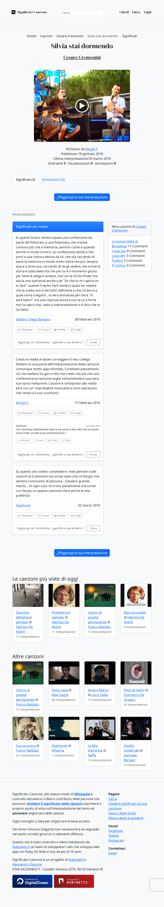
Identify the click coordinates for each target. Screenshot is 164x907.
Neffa (92, 755)
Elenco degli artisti (122, 813)
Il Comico (119, 265)
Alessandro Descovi (27, 864)
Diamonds (59, 745)
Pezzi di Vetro (134, 690)
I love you (119, 251)
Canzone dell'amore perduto (24, 617)
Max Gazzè (60, 695)
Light (147, 12)
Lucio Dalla (99, 695)
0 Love (44, 329)
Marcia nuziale (135, 612)
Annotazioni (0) (53, 179)
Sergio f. (91, 149)
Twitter (113, 835)
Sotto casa (60, 690)
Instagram (116, 840)
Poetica (117, 260)
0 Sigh (77, 329)
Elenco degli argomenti (125, 818)
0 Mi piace (26, 329)
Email (112, 853)
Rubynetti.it (21, 847)
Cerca (112, 799)
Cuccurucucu (26, 745)
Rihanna (58, 750)
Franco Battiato (99, 627)
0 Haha (61, 329)
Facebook (115, 831)
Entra (136, 12)
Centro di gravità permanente (97, 617)
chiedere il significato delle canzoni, (54, 803)
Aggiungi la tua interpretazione (83, 197)
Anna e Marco (98, 690)
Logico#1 (119, 256)
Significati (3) (25, 179)
